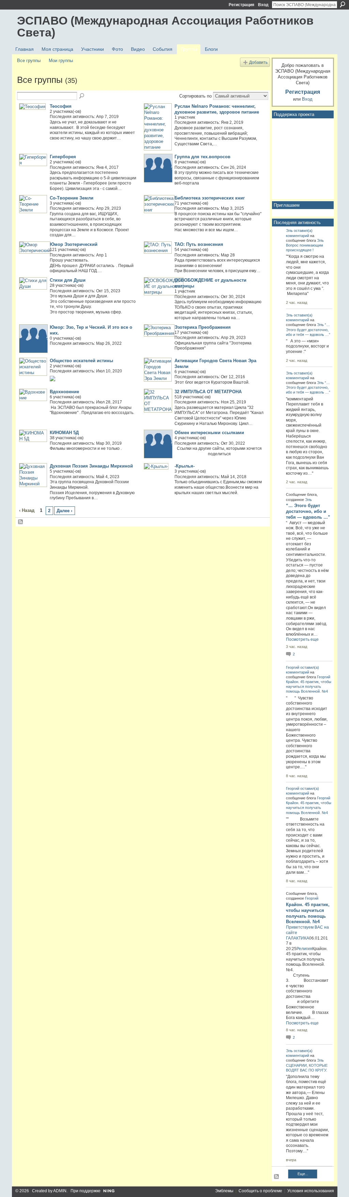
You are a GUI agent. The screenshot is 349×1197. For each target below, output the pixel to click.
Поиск (342, 4)
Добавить (258, 62)
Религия (304, 948)
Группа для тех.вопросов (202, 156)
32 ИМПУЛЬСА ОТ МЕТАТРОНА (208, 391)
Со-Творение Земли (71, 198)
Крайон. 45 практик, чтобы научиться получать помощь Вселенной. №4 (308, 686)
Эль (289, 230)
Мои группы (61, 60)
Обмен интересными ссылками (209, 432)
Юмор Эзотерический (73, 244)
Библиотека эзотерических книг (209, 198)
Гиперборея (63, 156)
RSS (21, 522)
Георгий (292, 667)
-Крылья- (184, 466)
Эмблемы (224, 1190)
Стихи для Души (68, 280)
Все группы (29, 60)
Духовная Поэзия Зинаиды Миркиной (91, 466)
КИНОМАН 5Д (64, 432)
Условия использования (310, 1190)
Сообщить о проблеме (260, 1190)
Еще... (303, 1174)
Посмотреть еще (302, 639)
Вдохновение (64, 391)
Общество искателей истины (81, 360)
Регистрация (241, 4)
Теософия (61, 106)
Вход (263, 4)
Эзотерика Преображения (202, 327)
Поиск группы (82, 96)
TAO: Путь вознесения (198, 244)
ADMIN (59, 1190)
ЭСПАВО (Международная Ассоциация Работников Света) (165, 26)
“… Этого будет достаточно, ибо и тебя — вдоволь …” (308, 329)
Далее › (64, 510)
